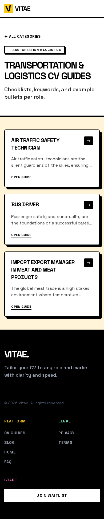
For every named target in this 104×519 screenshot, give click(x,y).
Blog (9, 442)
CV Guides (14, 432)
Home (10, 452)
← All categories (22, 36)
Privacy (66, 432)
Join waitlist (52, 495)
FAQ (8, 461)
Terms (65, 442)
